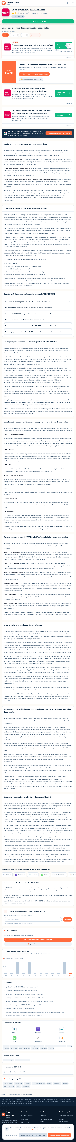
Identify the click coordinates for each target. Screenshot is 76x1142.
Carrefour (27, 1083)
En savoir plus (36, 1130)
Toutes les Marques (13, 1094)
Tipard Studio (62, 1046)
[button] (5, 35)
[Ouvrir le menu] (72, 3)
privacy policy (28, 923)
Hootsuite (6, 1046)
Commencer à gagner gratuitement (39, 939)
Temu (18, 1086)
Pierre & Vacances (9, 1086)
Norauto (65, 1083)
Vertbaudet (25, 1086)
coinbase (51, 1048)
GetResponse (49, 1046)
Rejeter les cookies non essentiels (33, 1135)
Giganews (6, 1048)
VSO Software (14, 1046)
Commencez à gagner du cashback (35, 74)
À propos (43, 1115)
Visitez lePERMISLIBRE (39, 21)
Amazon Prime (8, 1083)
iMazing (69, 1046)
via (56, 74)
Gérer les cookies (11, 1135)
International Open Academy (27, 1046)
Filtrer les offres (8, 31)
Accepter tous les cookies (59, 1135)
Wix (55, 1046)
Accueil (2, 1094)
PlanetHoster (40, 1046)
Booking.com (18, 1083)
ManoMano (57, 1083)
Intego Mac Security (24, 1048)
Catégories (24, 1119)
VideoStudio (43, 1048)
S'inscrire (67, 919)
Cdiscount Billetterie (39, 1083)
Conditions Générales (66, 1115)
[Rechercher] (68, 3)
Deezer (49, 1083)
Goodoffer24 (14, 1048)
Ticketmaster (35, 1048)
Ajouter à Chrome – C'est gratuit (32, 79)
